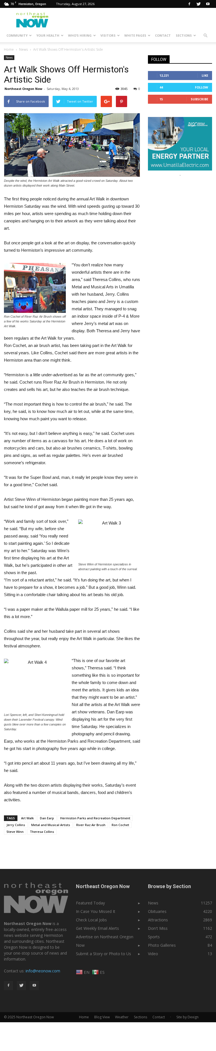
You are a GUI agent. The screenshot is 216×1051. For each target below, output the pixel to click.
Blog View (102, 1017)
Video (153, 953)
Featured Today (90, 903)
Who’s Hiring (80, 35)
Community (17, 35)
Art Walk (27, 818)
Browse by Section (169, 886)
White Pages (135, 35)
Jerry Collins (15, 825)
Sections (184, 35)
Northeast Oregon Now (23, 89)
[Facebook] (189, 4)
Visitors (108, 35)
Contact (163, 35)
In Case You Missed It (95, 911)
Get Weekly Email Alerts (97, 928)
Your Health (47, 35)
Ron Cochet (120, 825)
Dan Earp (47, 818)
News (9, 57)
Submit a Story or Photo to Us (103, 953)
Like (205, 75)
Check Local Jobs (91, 919)
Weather (122, 1017)
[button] (205, 35)
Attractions (158, 919)
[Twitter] (198, 4)
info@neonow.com (43, 970)
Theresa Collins (42, 831)
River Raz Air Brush (90, 825)
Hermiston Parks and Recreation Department (95, 818)
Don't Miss (158, 928)
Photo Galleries (162, 945)
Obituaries (157, 911)
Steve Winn (15, 831)
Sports (154, 936)
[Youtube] (208, 4)
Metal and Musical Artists (50, 825)
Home (9, 49)
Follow (201, 87)
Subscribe (199, 99)
